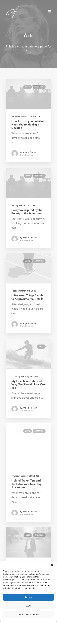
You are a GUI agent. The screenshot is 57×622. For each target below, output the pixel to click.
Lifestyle (39, 87)
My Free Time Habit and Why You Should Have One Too (28, 384)
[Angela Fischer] (22, 11)
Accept (29, 597)
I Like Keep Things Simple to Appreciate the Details (27, 297)
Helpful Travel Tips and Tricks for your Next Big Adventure (26, 484)
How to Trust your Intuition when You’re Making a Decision (27, 124)
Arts (27, 87)
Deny (29, 605)
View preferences (28, 614)
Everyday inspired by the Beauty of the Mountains (26, 212)
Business (39, 176)
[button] (52, 565)
